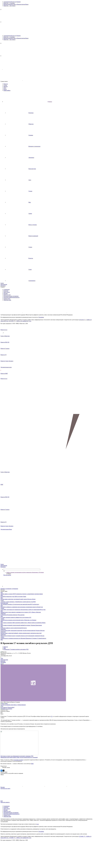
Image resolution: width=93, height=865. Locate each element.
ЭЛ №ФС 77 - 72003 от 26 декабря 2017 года (20, 837)
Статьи (5, 85)
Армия (30, 213)
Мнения (5, 86)
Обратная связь (7, 300)
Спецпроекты (31, 280)
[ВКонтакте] (1, 770)
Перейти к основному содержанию (9, 588)
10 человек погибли (18, 759)
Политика (30, 112)
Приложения (4, 284)
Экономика (31, 157)
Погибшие (3, 662)
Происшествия (32, 168)
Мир (29, 202)
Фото (4, 87)
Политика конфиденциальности (11, 297)
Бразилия (3, 661)
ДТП (2, 658)
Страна (30, 247)
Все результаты (7, 575)
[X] (3, 770)
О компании (6, 289)
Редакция (5, 290)
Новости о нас (7, 294)
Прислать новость (5, 802)
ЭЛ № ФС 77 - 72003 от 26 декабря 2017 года (20, 321)
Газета (2, 283)
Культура (30, 258)
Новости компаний (33, 236)
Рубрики (50, 101)
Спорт (30, 269)
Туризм (30, 191)
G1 (51, 716)
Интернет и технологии (34, 146)
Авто (29, 180)
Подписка (3, 285)
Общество (30, 124)
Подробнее (41, 317)
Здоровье (30, 135)
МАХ (32, 763)
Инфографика (6, 90)
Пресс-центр (6, 292)
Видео (5, 89)
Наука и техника (32, 224)
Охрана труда (6, 298)
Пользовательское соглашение (10, 296)
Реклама (5, 293)
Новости (5, 84)
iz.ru (38, 824)
